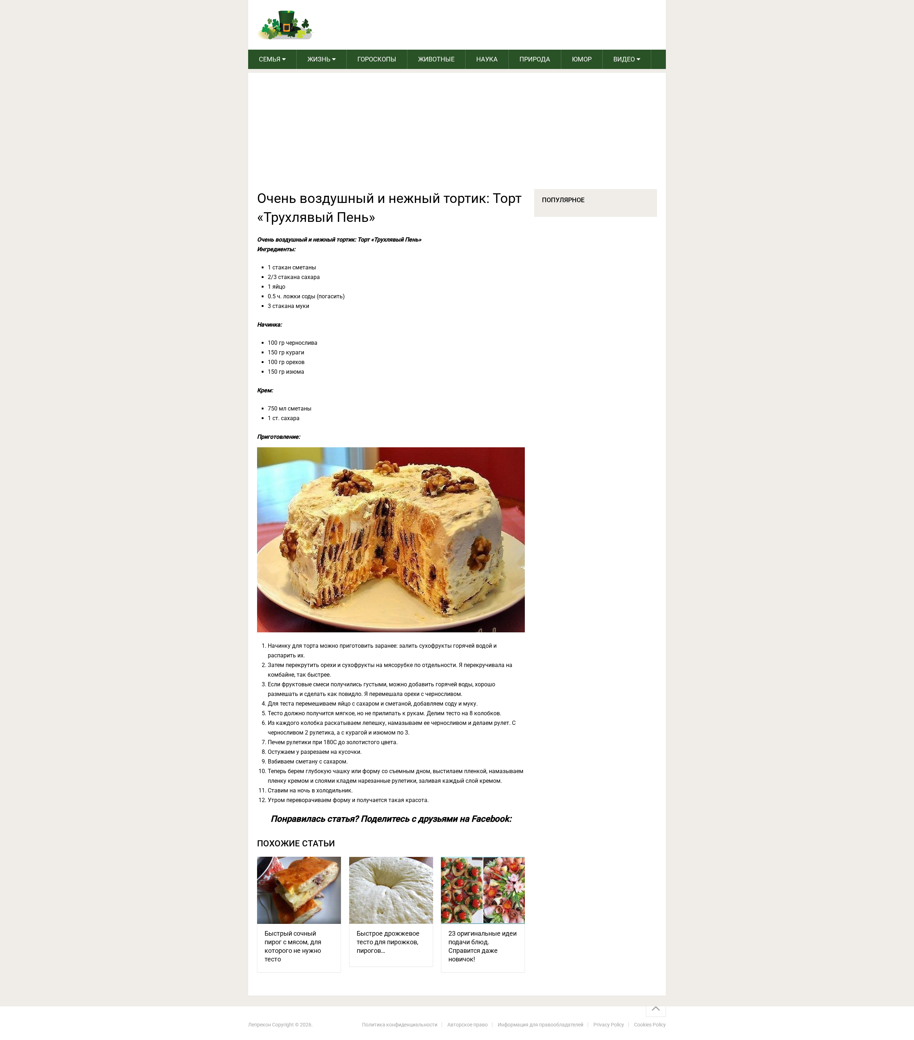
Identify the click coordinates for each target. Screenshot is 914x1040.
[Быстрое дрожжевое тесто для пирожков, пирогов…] (391, 890)
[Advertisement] (457, 135)
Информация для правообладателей (540, 1024)
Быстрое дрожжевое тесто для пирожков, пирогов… (388, 942)
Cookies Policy (650, 1024)
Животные (436, 59)
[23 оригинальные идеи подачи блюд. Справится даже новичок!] (483, 890)
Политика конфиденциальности (399, 1024)
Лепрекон (259, 1024)
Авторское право (467, 1024)
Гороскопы (376, 59)
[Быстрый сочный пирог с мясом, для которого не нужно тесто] (299, 890)
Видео (624, 59)
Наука (487, 59)
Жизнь (318, 59)
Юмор (582, 59)
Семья (269, 59)
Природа (534, 59)
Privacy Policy (608, 1024)
